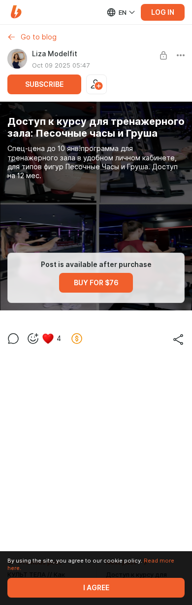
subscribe (44, 84)
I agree (96, 588)
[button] (16, 12)
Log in (162, 12)
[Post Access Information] (163, 55)
